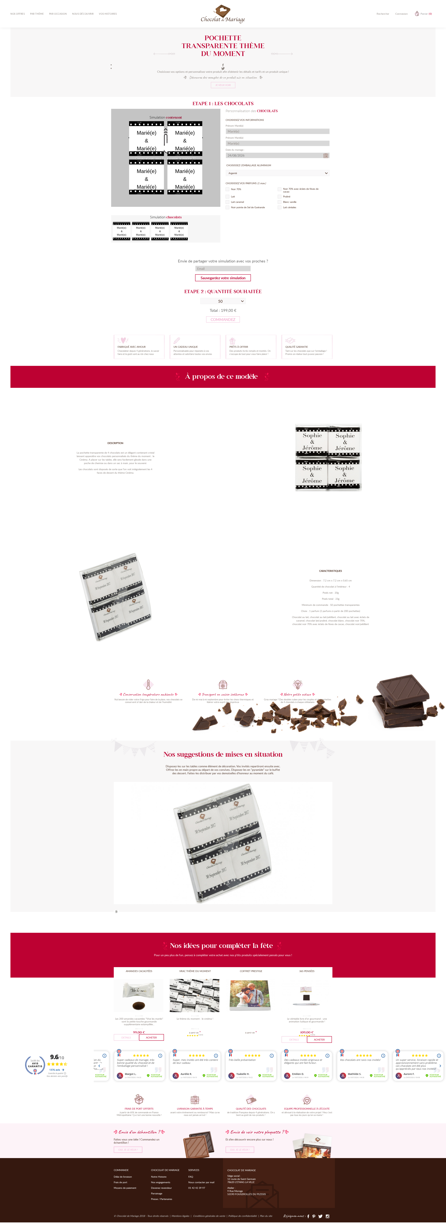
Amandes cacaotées (139, 971)
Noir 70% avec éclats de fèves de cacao (300, 190)
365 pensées (306, 971)
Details (126, 1037)
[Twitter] (320, 1216)
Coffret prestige (251, 971)
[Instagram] (327, 1216)
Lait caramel (237, 202)
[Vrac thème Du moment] (195, 996)
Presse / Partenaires (161, 1199)
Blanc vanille (289, 202)
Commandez (223, 319)
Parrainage (156, 1193)
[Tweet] (223, 68)
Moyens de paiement (125, 1187)
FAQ (190, 1176)
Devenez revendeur (161, 1187)
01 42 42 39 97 (196, 1187)
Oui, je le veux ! (128, 1149)
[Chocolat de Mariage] (223, 14)
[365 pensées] (307, 996)
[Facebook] (223, 65)
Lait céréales (289, 207)
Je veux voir (223, 85)
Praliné (286, 196)
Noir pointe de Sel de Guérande (248, 207)
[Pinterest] (313, 1216)
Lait (233, 196)
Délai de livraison (123, 1176)
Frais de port (120, 1182)
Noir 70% (236, 189)
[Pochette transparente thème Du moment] (116, 912)
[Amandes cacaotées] (139, 996)
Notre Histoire (158, 1176)
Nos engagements (160, 1182)
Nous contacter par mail (201, 1182)
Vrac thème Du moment (195, 971)
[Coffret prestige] (251, 996)
